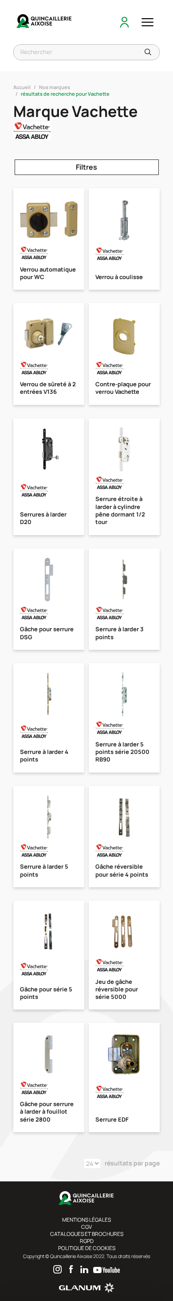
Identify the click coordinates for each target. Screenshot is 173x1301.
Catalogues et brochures (86, 1234)
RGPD (87, 1241)
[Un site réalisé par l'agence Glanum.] (86, 1291)
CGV (86, 1227)
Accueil (22, 87)
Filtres (86, 167)
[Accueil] (44, 22)
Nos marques (54, 87)
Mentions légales (86, 1219)
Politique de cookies (86, 1248)
